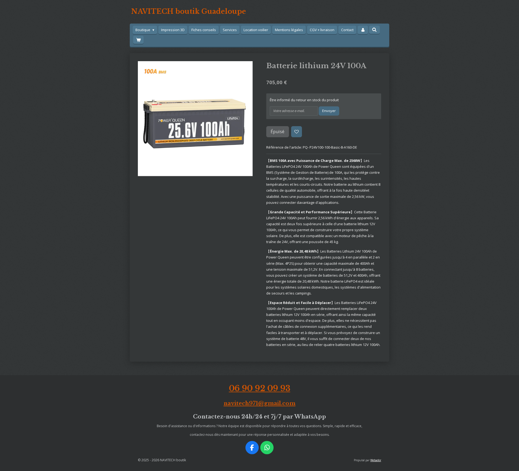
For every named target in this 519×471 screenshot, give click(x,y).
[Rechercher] (374, 30)
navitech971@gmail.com (259, 403)
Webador (375, 460)
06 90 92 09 (259, 388)
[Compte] (363, 30)
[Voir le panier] (138, 40)
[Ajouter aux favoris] (296, 131)
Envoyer (329, 110)
